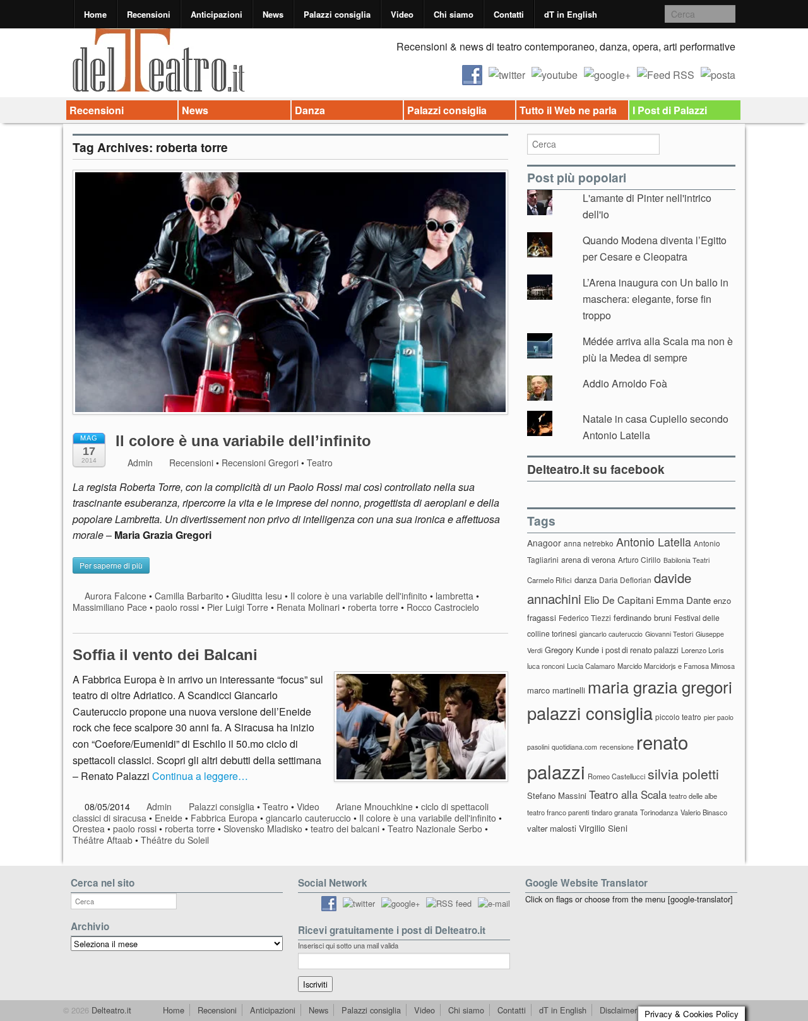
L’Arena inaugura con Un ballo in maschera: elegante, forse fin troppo (655, 298)
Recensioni (148, 14)
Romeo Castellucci (616, 776)
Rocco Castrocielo (443, 607)
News (273, 14)
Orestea (89, 828)
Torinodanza (659, 812)
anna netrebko (589, 543)
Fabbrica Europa (224, 817)
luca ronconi (545, 666)
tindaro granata (614, 812)
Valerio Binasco (703, 812)
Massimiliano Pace (110, 607)
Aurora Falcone (115, 595)
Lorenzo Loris (702, 650)
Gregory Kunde (572, 650)
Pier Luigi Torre (237, 607)
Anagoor (544, 542)
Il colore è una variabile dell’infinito (243, 440)
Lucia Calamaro (591, 666)
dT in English (570, 14)
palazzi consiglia (590, 712)
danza (585, 580)
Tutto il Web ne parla (568, 110)
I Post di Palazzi (670, 110)
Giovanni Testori (669, 634)
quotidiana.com (574, 747)
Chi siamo (453, 14)
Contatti (509, 14)
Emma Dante (683, 599)
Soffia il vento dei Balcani (165, 654)
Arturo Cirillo (639, 559)
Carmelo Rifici (549, 580)
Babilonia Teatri (686, 560)
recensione (617, 746)
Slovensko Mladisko (262, 828)
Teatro (320, 462)
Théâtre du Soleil (175, 840)
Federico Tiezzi (585, 617)
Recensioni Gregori (260, 462)
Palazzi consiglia (337, 14)
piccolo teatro (678, 716)
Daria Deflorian (625, 579)
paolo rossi (177, 607)
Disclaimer (618, 1010)
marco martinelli (556, 690)
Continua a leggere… (200, 776)
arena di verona (588, 559)
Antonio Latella (653, 542)
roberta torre (373, 607)
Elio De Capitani (618, 599)
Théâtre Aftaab (103, 840)
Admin (139, 462)
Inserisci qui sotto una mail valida (348, 945)
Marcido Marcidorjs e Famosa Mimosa (676, 666)
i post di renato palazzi (640, 650)
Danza (310, 110)
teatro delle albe (693, 796)
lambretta (454, 595)
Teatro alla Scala (628, 794)
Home (95, 14)
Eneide (168, 817)
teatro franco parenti (558, 812)
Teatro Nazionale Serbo (435, 828)
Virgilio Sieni (603, 828)
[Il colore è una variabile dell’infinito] (290, 298)
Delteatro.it (110, 1010)
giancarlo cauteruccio (308, 817)
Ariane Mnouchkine (374, 806)
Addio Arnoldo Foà (625, 383)
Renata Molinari (308, 607)
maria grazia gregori (660, 686)
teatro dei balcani (345, 828)
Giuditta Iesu (257, 595)
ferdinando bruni (643, 617)
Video (402, 14)
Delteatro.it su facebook (596, 469)
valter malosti (551, 828)
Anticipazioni (216, 14)
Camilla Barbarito (189, 595)
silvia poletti (683, 773)
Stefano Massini (556, 795)
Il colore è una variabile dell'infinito (358, 595)
